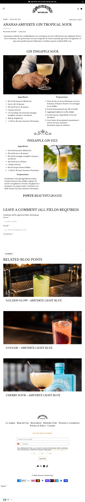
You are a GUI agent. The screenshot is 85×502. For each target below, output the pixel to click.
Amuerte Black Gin (23, 101)
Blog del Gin (15, 19)
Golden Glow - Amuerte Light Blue (34, 300)
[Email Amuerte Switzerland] (38, 466)
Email (6, 226)
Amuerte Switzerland (45, 475)
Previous (72, 19)
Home (5, 19)
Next (80, 19)
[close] (83, 2)
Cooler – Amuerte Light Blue (29, 347)
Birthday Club (50, 423)
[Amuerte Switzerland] (42, 9)
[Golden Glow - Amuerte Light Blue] (42, 280)
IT (8, 500)
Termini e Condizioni (68, 423)
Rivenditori (36, 423)
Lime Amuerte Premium (28, 121)
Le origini (10, 423)
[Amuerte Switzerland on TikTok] (47, 466)
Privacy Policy (56, 450)
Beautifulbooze (48, 195)
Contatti (51, 426)
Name (6, 217)
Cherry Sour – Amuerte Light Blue (33, 395)
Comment (8, 234)
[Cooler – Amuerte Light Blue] (42, 327)
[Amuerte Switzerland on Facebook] (41, 466)
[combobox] (18, 444)
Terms (65, 450)
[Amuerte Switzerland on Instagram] (44, 466)
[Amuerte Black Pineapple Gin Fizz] (62, 181)
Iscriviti (43, 458)
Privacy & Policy (38, 426)
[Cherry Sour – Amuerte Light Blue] (42, 374)
